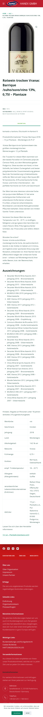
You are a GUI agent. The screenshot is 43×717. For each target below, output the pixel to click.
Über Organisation (10, 569)
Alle (14, 111)
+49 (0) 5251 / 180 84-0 (18, 699)
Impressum (7, 572)
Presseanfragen (9, 607)
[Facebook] (4, 548)
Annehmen (17, 713)
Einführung (7, 601)
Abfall (27, 713)
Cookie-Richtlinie (9, 644)
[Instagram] (13, 548)
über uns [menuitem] (22, 556)
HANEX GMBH (28, 3)
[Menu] (3, 4)
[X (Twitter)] (8, 548)
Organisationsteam (11, 604)
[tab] (21, 123)
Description (21, 123)
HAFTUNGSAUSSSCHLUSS (13, 647)
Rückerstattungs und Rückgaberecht (18, 642)
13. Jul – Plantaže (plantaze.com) (16, 535)
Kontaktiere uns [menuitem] (9, 556)
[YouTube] (17, 548)
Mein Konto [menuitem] (34, 556)
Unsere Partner (9, 575)
